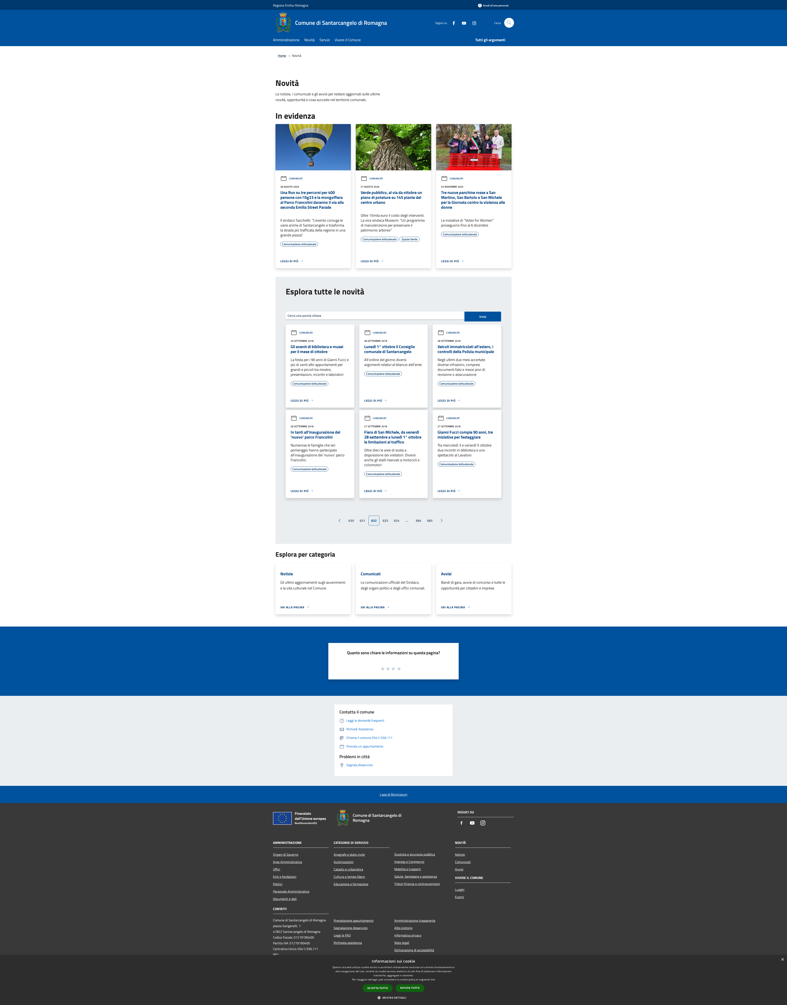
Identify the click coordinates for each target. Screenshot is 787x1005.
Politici (277, 884)
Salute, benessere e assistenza (415, 876)
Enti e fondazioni (284, 876)
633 (385, 520)
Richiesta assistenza (348, 942)
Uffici (276, 869)
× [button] (782, 959)
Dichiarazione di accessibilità (414, 950)
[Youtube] (462, 22)
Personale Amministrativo (291, 891)
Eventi (459, 896)
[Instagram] (473, 22)
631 (362, 520)
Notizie (460, 854)
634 (396, 520)
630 (351, 520)
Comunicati (296, 178)
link (433, 979)
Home (282, 55)
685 (430, 520)
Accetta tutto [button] (377, 988)
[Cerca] (509, 23)
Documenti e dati (285, 898)
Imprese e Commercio (409, 861)
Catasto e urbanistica (348, 869)
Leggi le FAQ (342, 935)
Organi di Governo (285, 854)
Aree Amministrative (287, 861)
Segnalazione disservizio (350, 927)
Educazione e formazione (351, 884)
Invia (482, 316)
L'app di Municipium (393, 794)
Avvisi (459, 869)
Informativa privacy (407, 935)
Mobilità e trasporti (407, 869)
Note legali (401, 942)
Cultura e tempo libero (349, 876)
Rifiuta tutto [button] (410, 988)
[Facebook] (452, 22)
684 (418, 520)
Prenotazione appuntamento (353, 920)
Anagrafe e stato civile (349, 854)
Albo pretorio (403, 927)
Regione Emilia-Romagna (290, 5)
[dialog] (393, 980)
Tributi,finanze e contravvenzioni (417, 883)
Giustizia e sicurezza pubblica (414, 854)
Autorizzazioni (344, 861)
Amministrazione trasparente (414, 920)
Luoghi (459, 889)
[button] (393, 997)
